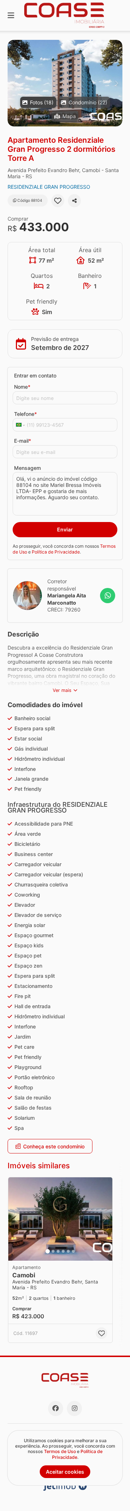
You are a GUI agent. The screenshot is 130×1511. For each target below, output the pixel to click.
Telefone (25, 414)
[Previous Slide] (14, 83)
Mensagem (27, 468)
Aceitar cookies (65, 1472)
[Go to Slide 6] (73, 1251)
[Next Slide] (116, 83)
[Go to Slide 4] (63, 1251)
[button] (65, 83)
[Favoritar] (57, 200)
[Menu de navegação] (11, 15)
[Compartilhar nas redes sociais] (74, 200)
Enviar (65, 529)
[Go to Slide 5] (68, 1251)
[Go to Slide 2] (53, 1251)
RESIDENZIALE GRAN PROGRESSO (49, 187)
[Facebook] (55, 1408)
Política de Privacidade (56, 552)
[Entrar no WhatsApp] (107, 595)
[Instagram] (74, 1408)
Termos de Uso (60, 1451)
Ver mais (62, 690)
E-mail (22, 441)
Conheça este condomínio (53, 1146)
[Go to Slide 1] (48, 1251)
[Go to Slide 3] (58, 1251)
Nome (22, 387)
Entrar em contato (35, 375)
